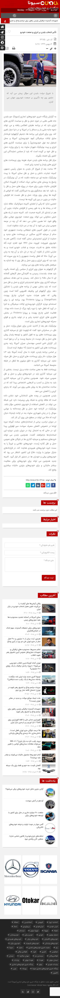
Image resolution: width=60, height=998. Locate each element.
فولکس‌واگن (53, 956)
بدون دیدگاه (49, 492)
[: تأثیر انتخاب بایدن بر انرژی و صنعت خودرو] (7, 49)
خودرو (41, 934)
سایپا (20, 947)
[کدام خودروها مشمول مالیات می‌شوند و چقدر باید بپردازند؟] (30, 758)
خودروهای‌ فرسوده (32, 943)
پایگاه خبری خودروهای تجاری (22, 964)
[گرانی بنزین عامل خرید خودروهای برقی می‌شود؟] (30, 793)
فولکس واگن (22, 951)
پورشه (24, 968)
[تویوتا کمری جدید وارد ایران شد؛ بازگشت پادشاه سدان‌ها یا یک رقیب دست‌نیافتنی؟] (30, 680)
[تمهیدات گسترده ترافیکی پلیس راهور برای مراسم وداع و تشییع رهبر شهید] (30, 712)
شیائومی (55, 951)
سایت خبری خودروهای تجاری (39, 947)
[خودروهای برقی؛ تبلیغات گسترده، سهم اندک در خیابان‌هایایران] (30, 631)
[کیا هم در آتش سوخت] (30, 804)
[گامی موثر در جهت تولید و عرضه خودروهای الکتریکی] (30, 828)
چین (14, 968)
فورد (34, 951)
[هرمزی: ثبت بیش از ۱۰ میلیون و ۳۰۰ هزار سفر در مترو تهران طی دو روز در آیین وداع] (30, 642)
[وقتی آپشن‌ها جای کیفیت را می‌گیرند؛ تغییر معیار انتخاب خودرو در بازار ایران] (30, 608)
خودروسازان (14, 934)
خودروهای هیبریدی (14, 939)
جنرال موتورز (53, 934)
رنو (57, 947)
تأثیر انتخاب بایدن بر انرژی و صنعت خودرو (38, 32)
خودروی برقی (15, 943)
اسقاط (16, 922)
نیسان (11, 956)
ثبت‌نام (21, 930)
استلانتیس (28, 922)
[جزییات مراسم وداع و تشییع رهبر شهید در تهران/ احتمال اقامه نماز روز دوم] (30, 690)
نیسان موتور (53, 960)
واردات (16, 960)
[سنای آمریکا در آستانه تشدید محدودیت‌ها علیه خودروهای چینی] (30, 620)
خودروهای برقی (32, 939)
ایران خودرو (54, 926)
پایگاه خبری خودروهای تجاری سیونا (45, 968)
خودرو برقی (29, 934)
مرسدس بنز (39, 956)
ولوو (40, 964)
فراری (44, 951)
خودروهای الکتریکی (51, 939)
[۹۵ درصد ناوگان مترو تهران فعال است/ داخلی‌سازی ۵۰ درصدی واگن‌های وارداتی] (30, 733)
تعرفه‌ (56, 930)
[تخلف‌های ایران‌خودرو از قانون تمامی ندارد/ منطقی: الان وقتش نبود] (30, 839)
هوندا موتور (29, 960)
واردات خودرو (53, 964)
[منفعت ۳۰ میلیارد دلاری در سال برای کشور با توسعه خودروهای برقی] (30, 816)
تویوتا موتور (34, 930)
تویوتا (46, 930)
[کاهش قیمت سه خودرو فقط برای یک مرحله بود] (30, 768)
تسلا (15, 926)
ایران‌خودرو (39, 926)
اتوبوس (40, 922)
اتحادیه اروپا (53, 922)
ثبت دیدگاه (48, 577)
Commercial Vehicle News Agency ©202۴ (42, 985)
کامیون (55, 972)
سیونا (11, 947)
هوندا (41, 960)
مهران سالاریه (24, 956)
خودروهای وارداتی (51, 943)
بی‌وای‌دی (26, 926)
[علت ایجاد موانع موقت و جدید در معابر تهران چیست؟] (30, 701)
